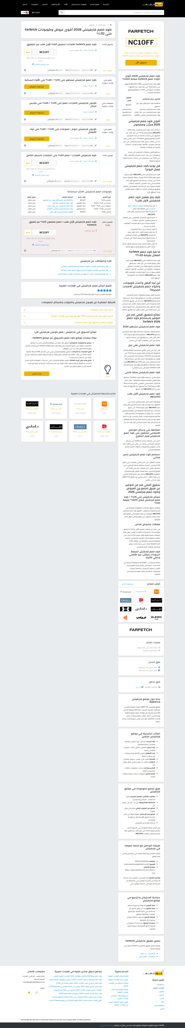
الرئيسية (106, 4)
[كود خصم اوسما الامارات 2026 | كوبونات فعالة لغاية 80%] (80, 426)
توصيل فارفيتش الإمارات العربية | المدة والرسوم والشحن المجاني (84, 266)
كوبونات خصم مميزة (78, 4)
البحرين (161, 995)
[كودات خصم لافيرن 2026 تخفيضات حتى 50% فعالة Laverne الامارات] (56, 426)
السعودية (160, 984)
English (37, 12)
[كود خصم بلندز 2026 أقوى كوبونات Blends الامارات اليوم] (156, 617)
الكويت (161, 991)
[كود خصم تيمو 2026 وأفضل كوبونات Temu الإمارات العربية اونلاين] (104, 403)
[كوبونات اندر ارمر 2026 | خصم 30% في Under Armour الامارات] (125, 608)
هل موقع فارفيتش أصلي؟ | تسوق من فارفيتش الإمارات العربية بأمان (83, 274)
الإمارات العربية (158, 988)
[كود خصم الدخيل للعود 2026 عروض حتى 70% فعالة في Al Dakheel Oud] (32, 403)
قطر (162, 1002)
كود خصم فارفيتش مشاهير (63, 203)
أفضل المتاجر (153, 584)
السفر (25, 4)
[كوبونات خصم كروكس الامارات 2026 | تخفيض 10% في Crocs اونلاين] (141, 617)
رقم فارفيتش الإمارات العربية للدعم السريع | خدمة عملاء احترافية (84, 270)
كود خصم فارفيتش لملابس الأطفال (60, 208)
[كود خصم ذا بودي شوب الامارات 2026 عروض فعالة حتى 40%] (56, 403)
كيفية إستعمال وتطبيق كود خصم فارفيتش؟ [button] (93, 322)
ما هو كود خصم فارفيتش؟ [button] (101, 309)
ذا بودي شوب (56, 413)
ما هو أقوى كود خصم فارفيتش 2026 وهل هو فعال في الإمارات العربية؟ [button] (82, 316)
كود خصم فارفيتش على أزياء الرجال (60, 205)
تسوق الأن (141, 62)
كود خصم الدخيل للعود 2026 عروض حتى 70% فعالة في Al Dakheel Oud (75, 986)
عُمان (162, 998)
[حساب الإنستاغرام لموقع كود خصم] (36, 992)
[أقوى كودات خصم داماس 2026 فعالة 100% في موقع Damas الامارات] (32, 426)
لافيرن (56, 435)
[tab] (68, 310)
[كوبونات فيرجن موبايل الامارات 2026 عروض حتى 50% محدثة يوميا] (104, 426)
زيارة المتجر (36, 374)
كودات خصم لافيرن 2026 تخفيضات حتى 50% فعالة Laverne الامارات (77, 997)
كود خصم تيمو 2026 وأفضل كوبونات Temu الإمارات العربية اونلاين (78, 976)
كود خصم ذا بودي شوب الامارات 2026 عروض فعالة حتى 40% (79, 983)
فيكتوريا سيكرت (80, 413)
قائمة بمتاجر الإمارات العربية (118, 976)
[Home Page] (153, 3)
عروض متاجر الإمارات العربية (118, 979)
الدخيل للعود (32, 413)
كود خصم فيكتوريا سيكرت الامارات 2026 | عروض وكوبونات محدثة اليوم (76, 979)
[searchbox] (114, 12)
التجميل (45, 4)
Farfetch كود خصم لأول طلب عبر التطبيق (58, 200)
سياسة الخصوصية (107, 1025)
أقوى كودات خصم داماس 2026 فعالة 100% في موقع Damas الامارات (75, 1000)
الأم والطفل (55, 4)
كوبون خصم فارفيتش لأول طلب (61, 211)
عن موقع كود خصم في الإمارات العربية (119, 997)
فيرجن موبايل (104, 435)
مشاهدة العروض (37, 86)
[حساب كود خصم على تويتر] (29, 992)
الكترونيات (34, 4)
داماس (32, 435)
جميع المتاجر (94, 4)
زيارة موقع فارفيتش (41, 64)
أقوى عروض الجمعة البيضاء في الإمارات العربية (118, 1003)
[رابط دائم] (96, 70)
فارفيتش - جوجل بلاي (147, 956)
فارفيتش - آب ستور (148, 953)
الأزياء (66, 4)
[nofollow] (141, 38)
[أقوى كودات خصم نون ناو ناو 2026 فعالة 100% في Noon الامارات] (125, 617)
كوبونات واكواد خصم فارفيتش (141, 207)
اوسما (80, 435)
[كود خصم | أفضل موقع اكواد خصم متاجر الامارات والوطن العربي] (111, 25)
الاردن (162, 1008)
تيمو (104, 413)
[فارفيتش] (141, 629)
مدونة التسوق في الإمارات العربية (118, 985)
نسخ (28, 52)
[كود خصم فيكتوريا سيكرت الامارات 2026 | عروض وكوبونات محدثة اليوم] (80, 403)
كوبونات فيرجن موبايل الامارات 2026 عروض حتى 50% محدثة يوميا (78, 990)
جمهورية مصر (159, 1005)
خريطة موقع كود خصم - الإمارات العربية (119, 991)
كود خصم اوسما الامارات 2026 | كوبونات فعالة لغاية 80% (80, 993)
